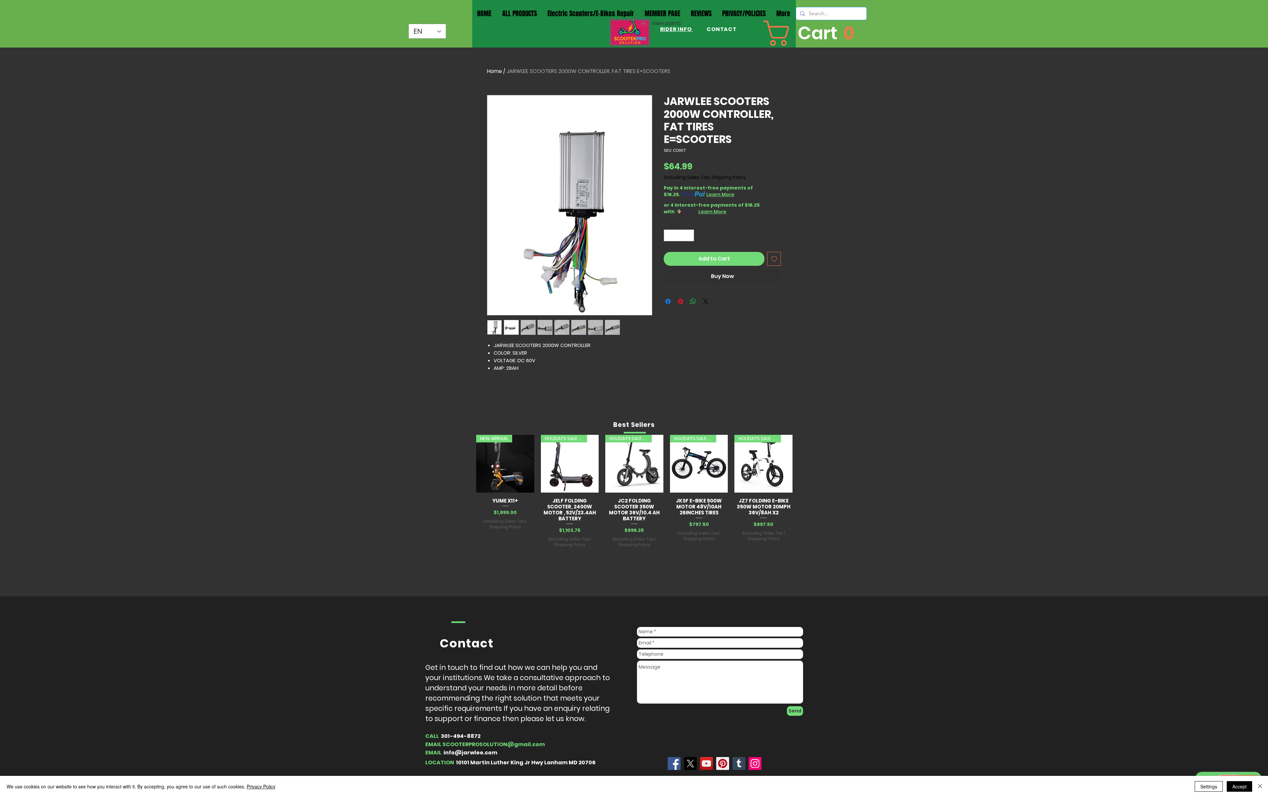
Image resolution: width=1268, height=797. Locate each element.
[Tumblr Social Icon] (738, 763)
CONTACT (720, 29)
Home (494, 71)
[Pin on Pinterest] (681, 301)
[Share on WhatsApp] (693, 301)
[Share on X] (706, 301)
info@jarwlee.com (470, 752)
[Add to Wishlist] (774, 259)
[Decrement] (669, 235)
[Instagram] (755, 763)
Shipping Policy (729, 177)
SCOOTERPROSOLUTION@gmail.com (493, 744)
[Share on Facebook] (668, 301)
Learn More (720, 194)
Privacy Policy (261, 786)
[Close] (1260, 786)
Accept (1239, 786)
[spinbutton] (679, 235)
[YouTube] (706, 763)
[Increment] (689, 235)
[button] (811, 33)
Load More (634, 565)
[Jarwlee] (674, 763)
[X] (690, 763)
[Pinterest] (722, 763)
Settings (1208, 786)
